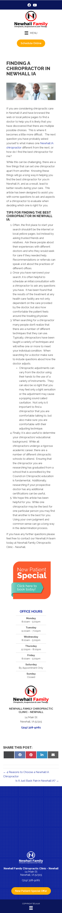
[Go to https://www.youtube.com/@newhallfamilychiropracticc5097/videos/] (34, 5)
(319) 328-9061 (31, 727)
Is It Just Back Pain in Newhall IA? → (37, 780)
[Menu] (31, 908)
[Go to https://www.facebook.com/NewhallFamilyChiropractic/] (29, 5)
